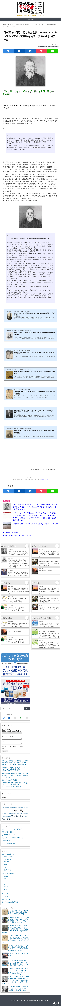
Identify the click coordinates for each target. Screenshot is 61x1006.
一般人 (5, 864)
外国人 (5, 867)
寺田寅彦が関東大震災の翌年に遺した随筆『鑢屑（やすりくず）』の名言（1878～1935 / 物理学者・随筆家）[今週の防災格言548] (35, 507)
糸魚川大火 (26, 807)
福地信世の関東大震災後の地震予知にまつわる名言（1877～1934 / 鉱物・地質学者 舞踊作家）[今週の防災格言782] (18, 553)
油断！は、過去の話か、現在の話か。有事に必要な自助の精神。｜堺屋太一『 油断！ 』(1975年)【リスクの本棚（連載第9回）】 (15, 762)
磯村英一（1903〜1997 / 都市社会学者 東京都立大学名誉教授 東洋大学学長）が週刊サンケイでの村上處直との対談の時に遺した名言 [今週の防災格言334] (15, 980)
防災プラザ (5, 893)
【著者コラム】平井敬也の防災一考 (12, 838)
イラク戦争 (4, 811)
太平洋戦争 (4, 816)
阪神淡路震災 (25, 813)
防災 (12, 811)
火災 (5, 881)
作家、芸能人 (7, 861)
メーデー (9, 811)
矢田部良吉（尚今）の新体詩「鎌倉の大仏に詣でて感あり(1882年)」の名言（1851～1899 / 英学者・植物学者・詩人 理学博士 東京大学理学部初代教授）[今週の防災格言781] (18, 563)
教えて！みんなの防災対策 (10, 902)
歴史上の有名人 (8, 870)
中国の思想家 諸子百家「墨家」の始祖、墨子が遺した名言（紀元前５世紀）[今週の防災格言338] (18, 912)
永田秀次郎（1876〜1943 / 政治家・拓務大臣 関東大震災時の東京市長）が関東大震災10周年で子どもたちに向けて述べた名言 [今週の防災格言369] (15, 929)
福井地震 (9, 816)
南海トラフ (15, 813)
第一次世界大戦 (5, 813)
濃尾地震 (11, 813)
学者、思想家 (7, 859)
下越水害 (26, 811)
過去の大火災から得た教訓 (45, 570)
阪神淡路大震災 (17, 816)
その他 (5, 889)
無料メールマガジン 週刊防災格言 (12, 829)
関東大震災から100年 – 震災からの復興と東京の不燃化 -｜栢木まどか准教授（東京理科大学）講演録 (49, 563)
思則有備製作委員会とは (9, 832)
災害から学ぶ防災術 (8, 874)
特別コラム (5, 896)
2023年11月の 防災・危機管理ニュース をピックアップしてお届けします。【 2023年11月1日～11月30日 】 (18, 600)
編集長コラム (6, 899)
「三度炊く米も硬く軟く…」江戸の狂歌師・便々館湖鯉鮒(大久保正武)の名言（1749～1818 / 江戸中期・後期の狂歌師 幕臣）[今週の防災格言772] (15, 939)
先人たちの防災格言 (45, 46)
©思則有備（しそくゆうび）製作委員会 (23, 1000)
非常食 (47, 479)
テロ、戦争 (7, 887)
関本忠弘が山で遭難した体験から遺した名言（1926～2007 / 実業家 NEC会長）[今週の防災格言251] (18, 988)
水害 (5, 884)
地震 (5, 878)
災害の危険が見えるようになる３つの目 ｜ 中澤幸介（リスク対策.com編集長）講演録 (49, 609)
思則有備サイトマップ (8, 835)
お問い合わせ (6, 840)
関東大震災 (18, 810)
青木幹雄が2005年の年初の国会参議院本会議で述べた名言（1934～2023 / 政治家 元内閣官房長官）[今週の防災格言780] (18, 574)
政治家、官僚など (54, 46)
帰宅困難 (20, 813)
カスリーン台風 (19, 807)
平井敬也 (15, 532)
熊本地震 (14, 807)
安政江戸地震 (9, 807)
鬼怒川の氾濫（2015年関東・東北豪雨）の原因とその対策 (35, 524)
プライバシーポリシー (8, 843)
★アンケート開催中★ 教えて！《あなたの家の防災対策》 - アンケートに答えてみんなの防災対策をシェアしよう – (49, 624)
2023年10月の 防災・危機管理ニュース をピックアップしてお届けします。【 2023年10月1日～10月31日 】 (18, 609)
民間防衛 (4, 807)
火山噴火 (6, 876)
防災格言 (6, 532)
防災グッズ (44, 479)
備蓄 (41, 479)
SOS (25, 816)
